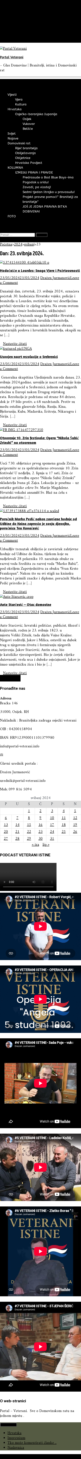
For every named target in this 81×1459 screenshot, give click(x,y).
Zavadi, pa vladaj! (37, 187)
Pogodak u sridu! (36, 182)
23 (40, 832)
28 (17, 839)
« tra (35, 845)
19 (75, 825)
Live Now (8, 239)
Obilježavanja (25, 153)
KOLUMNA (16, 35)
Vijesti (12, 11)
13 (6, 825)
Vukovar (29, 124)
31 (52, 839)
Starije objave (10, 678)
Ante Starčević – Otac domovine (25, 604)
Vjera (19, 99)
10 (52, 818)
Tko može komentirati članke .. (32, 1443)
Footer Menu (8, 1424)
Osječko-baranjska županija (36, 114)
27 (6, 839)
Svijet (12, 20)
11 (64, 818)
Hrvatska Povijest (28, 163)
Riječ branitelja (26, 148)
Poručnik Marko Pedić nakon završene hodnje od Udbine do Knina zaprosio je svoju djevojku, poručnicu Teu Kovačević (38, 523)
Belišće (28, 128)
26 (75, 832)
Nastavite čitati (15, 344)
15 (29, 825)
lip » (46, 845)
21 (17, 832)
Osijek (27, 119)
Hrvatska (14, 16)
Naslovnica (16, 1448)
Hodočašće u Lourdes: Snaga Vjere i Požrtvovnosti (40, 270)
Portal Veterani (11, 57)
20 (6, 832)
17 (52, 825)
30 (40, 839)
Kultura (21, 104)
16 (40, 825)
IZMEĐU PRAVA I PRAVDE (34, 172)
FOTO (12, 40)
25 (64, 832)
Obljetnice (22, 158)
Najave (13, 25)
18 (64, 825)
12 (75, 818)
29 (29, 839)
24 (52, 832)
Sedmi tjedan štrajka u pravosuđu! (49, 192)
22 (29, 832)
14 (17, 825)
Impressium (16, 1438)
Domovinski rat (20, 30)
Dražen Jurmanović (55, 278)
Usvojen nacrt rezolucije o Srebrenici (29, 356)
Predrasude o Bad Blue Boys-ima (48, 177)
